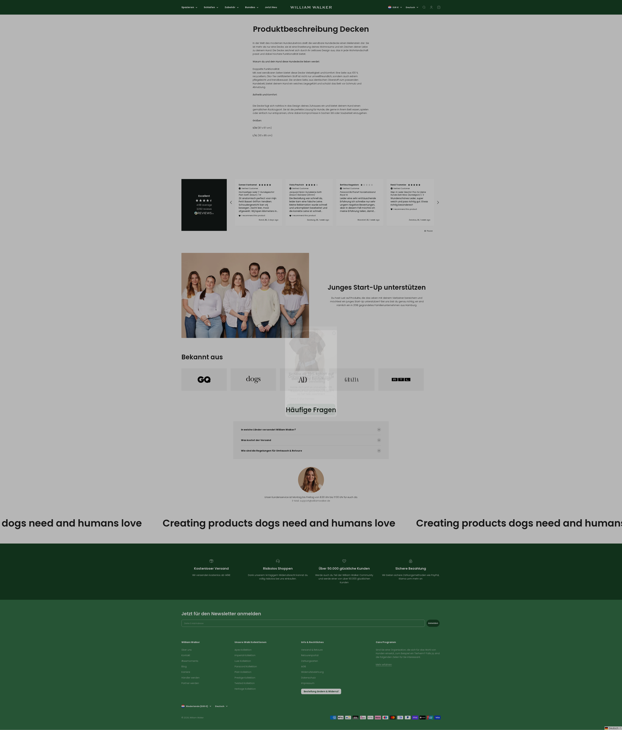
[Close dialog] (334, 327)
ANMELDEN (311, 401)
